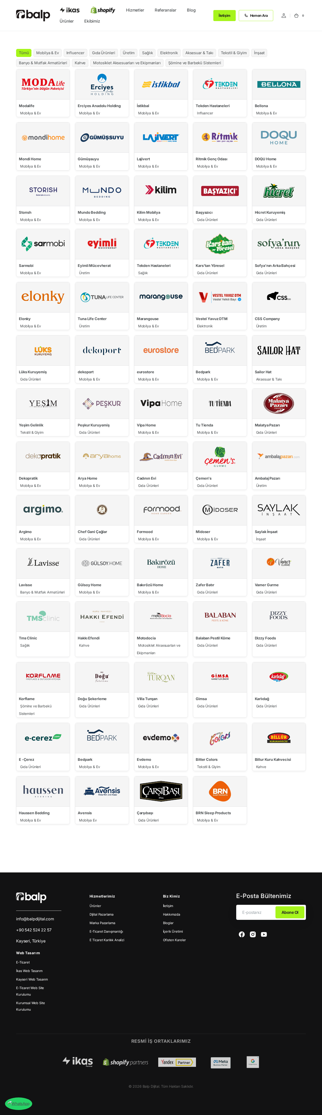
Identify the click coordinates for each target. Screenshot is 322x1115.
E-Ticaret (23, 962)
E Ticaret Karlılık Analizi (107, 940)
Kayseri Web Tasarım (32, 979)
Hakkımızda (171, 914)
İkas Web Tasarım (29, 971)
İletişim (224, 15)
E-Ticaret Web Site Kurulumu (30, 991)
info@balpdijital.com (35, 918)
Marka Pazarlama (102, 923)
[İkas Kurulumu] (69, 10)
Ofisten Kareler (174, 940)
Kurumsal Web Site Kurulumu (30, 1006)
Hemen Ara (259, 15)
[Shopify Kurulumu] (103, 10)
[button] (283, 15)
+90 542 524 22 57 (33, 929)
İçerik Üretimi (173, 931)
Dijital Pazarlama (101, 914)
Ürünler (95, 906)
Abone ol (289, 912)
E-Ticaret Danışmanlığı (106, 931)
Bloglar (168, 923)
